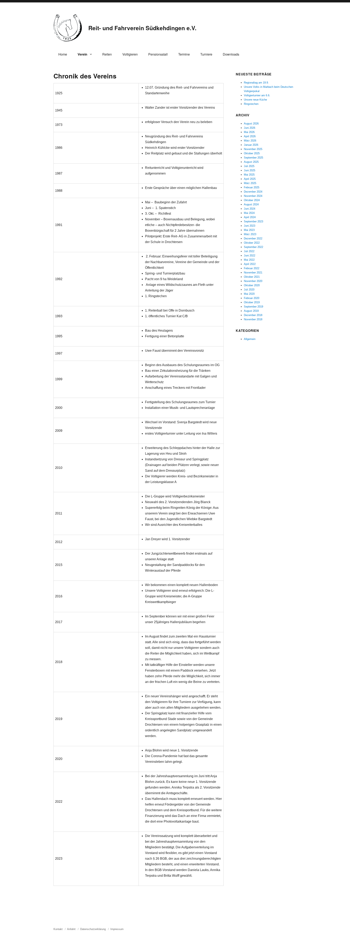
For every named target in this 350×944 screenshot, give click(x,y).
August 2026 (251, 123)
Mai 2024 (249, 212)
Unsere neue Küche (255, 99)
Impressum (117, 929)
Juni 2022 (249, 255)
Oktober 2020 (252, 285)
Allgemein (249, 339)
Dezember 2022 (253, 238)
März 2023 (250, 234)
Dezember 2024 (253, 191)
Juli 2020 (249, 289)
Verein (82, 54)
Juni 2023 (249, 225)
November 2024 (253, 195)
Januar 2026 (251, 144)
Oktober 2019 (252, 302)
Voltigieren (130, 54)
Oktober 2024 (252, 200)
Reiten (107, 54)
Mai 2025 (249, 174)
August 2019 (251, 310)
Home (62, 54)
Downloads (231, 54)
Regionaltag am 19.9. (256, 82)
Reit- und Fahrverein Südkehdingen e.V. (142, 28)
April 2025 (250, 178)
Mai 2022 (249, 259)
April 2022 (250, 264)
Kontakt (58, 929)
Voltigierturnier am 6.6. (257, 95)
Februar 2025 (251, 187)
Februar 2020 (251, 298)
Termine (184, 54)
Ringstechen (251, 103)
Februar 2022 (251, 268)
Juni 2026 (249, 127)
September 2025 (253, 157)
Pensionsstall (158, 54)
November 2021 (253, 272)
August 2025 (251, 161)
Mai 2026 (249, 132)
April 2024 (250, 217)
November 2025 (253, 149)
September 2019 (253, 306)
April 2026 (250, 136)
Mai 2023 (249, 229)
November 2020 (253, 281)
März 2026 (250, 140)
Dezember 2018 (253, 315)
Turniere (206, 54)
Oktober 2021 (252, 276)
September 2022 (253, 247)
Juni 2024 (249, 208)
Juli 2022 (249, 251)
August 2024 (251, 204)
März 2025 (250, 183)
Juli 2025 (249, 166)
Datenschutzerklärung (93, 929)
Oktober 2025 (252, 153)
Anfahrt (71, 929)
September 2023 (253, 221)
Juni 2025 (249, 170)
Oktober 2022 (252, 242)
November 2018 (253, 319)
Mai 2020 (249, 293)
